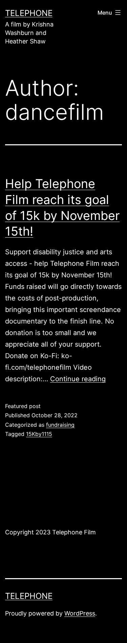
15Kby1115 (39, 433)
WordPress (79, 613)
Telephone (28, 13)
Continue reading (78, 379)
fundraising (60, 424)
